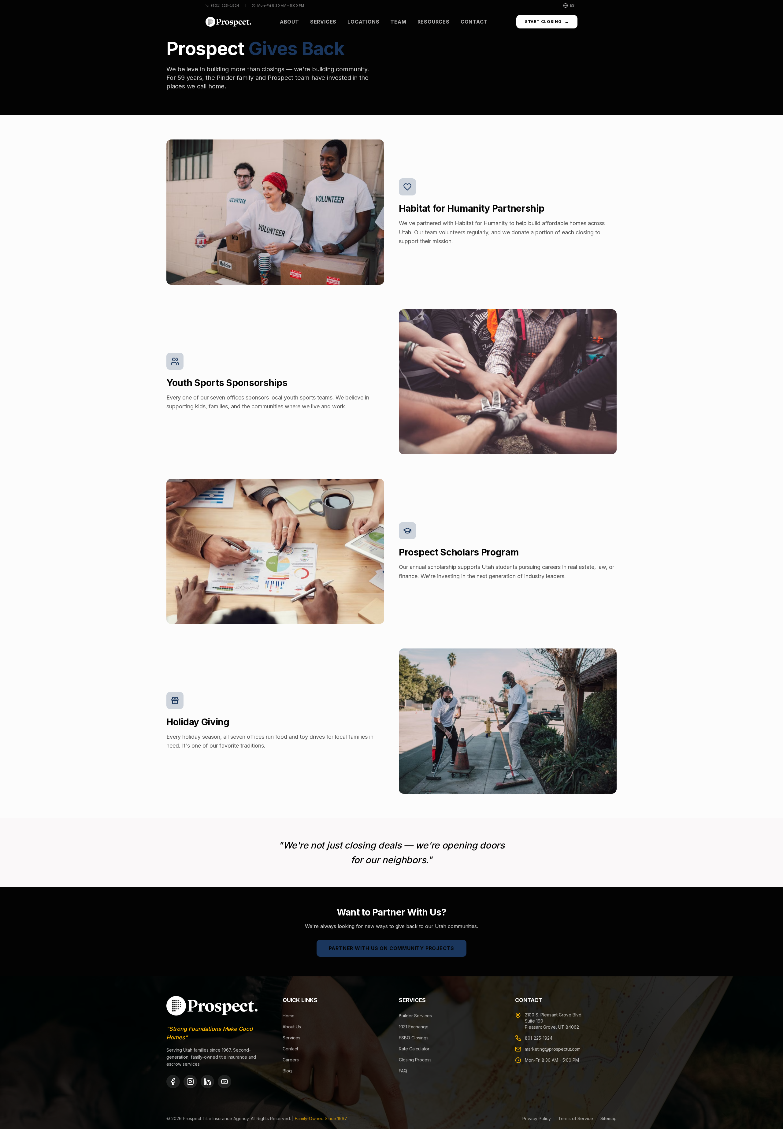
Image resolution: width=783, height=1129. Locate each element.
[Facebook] (173, 1081)
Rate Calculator (414, 1048)
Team (398, 22)
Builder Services (415, 1015)
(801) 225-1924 (225, 5)
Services (323, 22)
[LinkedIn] (207, 1081)
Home (289, 1015)
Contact (474, 22)
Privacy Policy (536, 1118)
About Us (292, 1026)
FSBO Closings (414, 1037)
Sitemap (608, 1118)
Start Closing (547, 21)
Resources (433, 22)
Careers (291, 1059)
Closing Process (415, 1059)
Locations (363, 22)
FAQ (403, 1070)
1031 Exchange (414, 1026)
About (289, 22)
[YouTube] (224, 1081)
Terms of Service (575, 1118)
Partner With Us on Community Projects (392, 948)
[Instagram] (190, 1081)
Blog (287, 1070)
